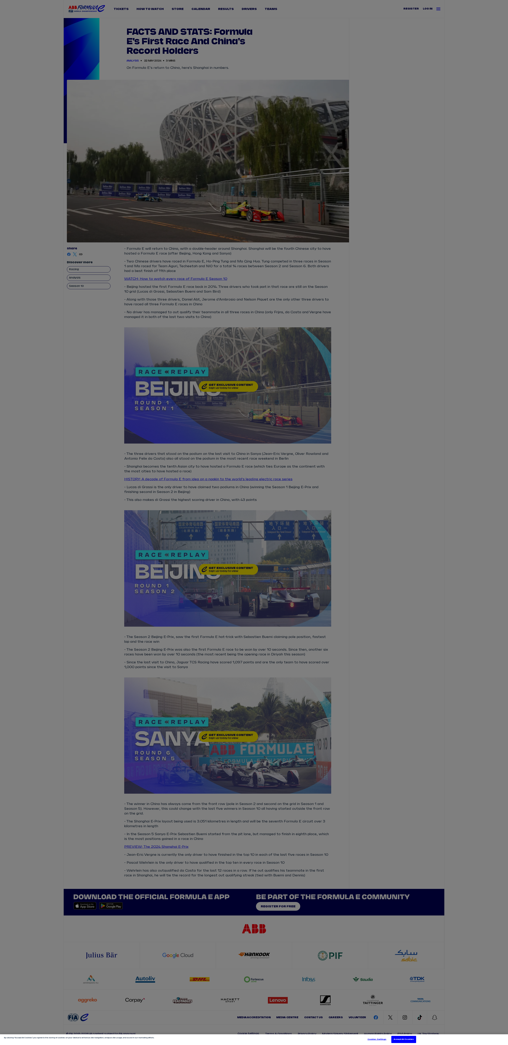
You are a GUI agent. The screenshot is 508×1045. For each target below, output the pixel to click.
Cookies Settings (377, 1039)
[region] (254, 1039)
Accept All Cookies (404, 1039)
